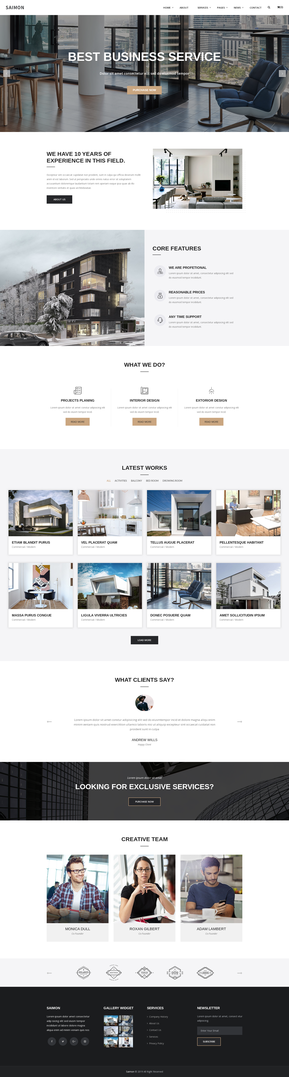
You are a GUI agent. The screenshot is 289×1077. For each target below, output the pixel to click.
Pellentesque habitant (242, 542)
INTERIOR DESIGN (144, 400)
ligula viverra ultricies (104, 615)
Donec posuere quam (170, 615)
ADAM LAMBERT (211, 929)
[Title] (111, 1020)
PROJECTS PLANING (77, 400)
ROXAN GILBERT (145, 929)
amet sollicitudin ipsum (242, 615)
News (237, 7)
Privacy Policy (156, 1043)
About (184, 7)
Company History (158, 1016)
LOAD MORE (144, 640)
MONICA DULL (77, 929)
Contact (256, 7)
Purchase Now (144, 90)
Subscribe (209, 1041)
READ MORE (77, 421)
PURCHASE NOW (144, 801)
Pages (221, 7)
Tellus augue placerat (172, 542)
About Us (154, 1023)
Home (167, 7)
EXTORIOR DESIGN (211, 400)
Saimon (130, 1071)
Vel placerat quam (99, 542)
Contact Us (155, 1030)
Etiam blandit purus (31, 542)
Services (203, 7)
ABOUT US (59, 199)
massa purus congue (32, 615)
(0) (281, 7)
